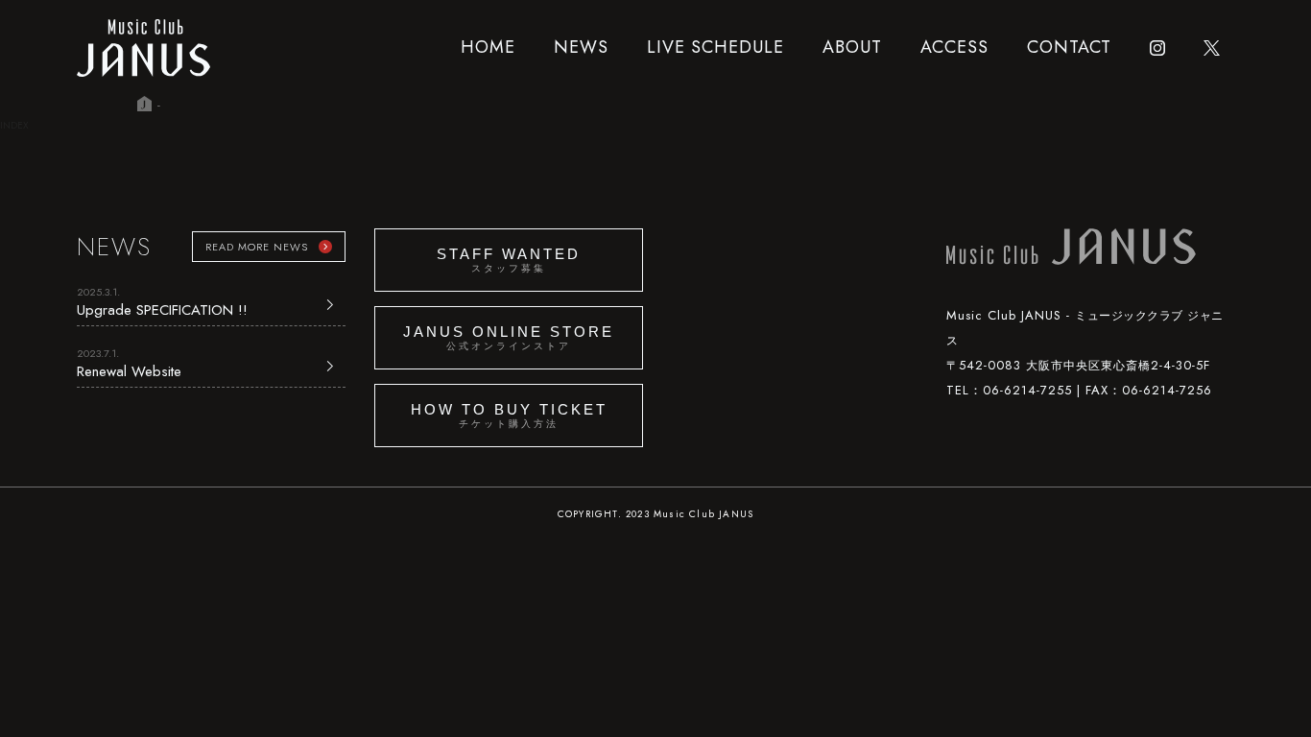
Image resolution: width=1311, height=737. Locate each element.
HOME (488, 47)
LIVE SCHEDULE (715, 47)
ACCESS (954, 47)
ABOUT (852, 47)
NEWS (581, 47)
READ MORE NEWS (256, 246)
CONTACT (1069, 47)
